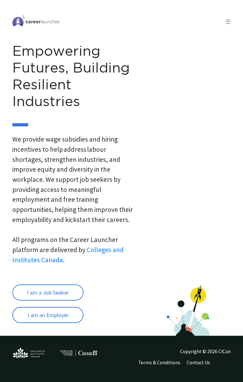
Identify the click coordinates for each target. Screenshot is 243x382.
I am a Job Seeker (48, 292)
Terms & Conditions (159, 363)
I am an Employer (48, 315)
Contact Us (198, 363)
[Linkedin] (223, 364)
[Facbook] (226, 364)
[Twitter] (221, 364)
